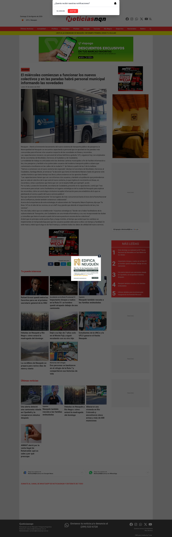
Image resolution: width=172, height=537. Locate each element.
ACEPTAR (73, 11)
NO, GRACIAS (61, 11)
